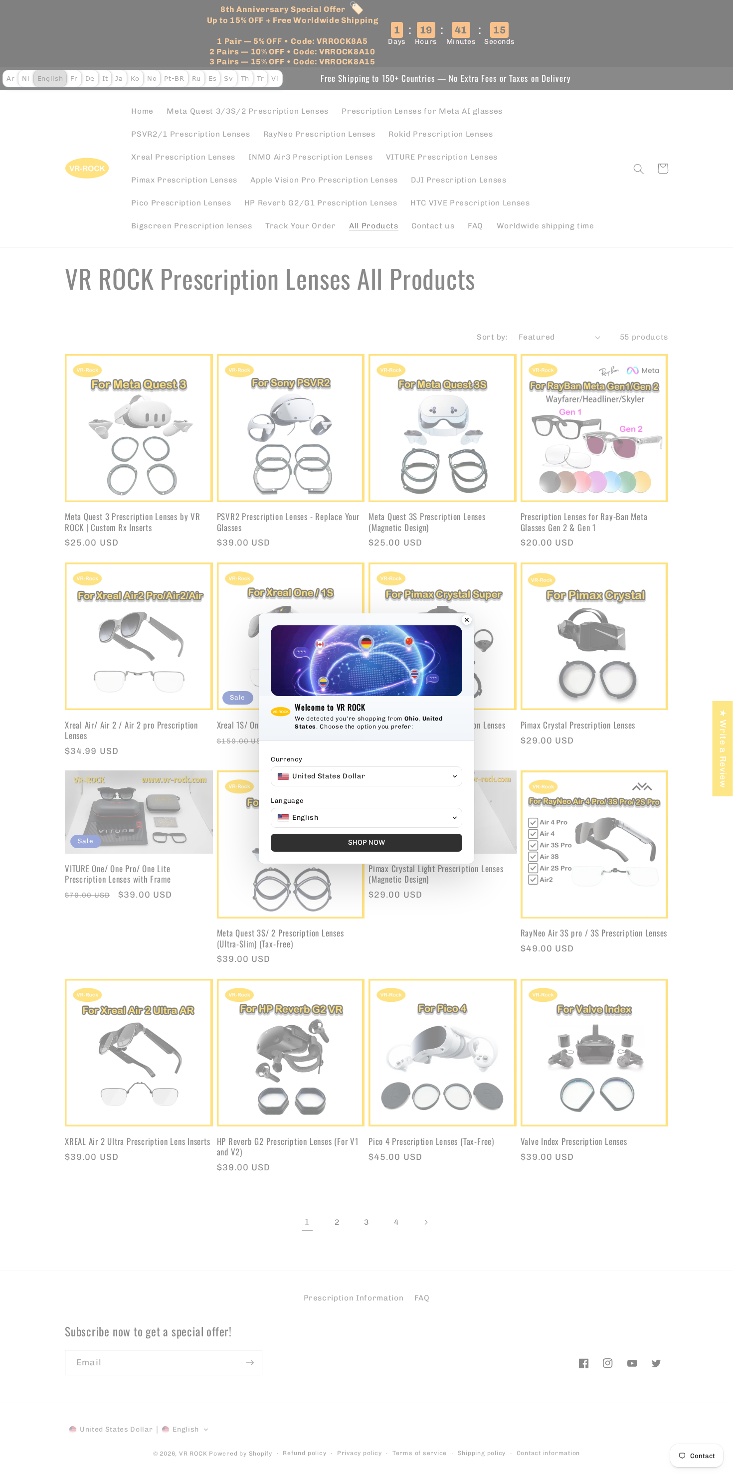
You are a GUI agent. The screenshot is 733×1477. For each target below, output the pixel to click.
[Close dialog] (467, 621)
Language (287, 800)
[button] (366, 776)
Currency (286, 759)
